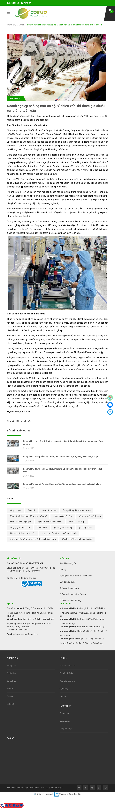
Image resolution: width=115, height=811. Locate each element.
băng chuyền (15, 510)
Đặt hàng (64, 688)
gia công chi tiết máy (63, 527)
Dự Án (10, 696)
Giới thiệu (11, 673)
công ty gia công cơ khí (20, 527)
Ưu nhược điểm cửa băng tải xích (77, 539)
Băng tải (31, 510)
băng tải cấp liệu (49, 510)
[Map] (110, 398)
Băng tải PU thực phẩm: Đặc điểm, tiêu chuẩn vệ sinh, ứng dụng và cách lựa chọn (60, 456)
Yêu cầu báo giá (67, 681)
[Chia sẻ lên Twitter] (21, 421)
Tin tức (10, 688)
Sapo (60, 788)
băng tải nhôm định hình (90, 516)
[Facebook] (110, 405)
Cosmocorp (65, 713)
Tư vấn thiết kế (66, 673)
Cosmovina (42, 527)
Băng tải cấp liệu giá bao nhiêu (77, 510)
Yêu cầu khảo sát (68, 665)
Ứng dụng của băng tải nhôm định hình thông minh (33, 539)
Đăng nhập (14, 3)
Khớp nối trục (66, 728)
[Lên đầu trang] (106, 773)
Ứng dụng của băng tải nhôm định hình (59, 533)
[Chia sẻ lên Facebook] (18, 421)
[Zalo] (110, 412)
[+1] (29, 421)
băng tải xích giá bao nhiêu (50, 522)
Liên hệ (10, 704)
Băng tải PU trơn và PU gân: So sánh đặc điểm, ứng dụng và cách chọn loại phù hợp (62, 484)
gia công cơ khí (85, 527)
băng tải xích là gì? (77, 522)
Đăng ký (27, 3)
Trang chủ (11, 665)
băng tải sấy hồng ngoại (20, 522)
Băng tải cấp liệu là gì (62, 516)
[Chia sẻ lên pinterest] (25, 421)
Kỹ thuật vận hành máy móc (22, 533)
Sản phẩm (11, 681)
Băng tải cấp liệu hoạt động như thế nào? (28, 516)
